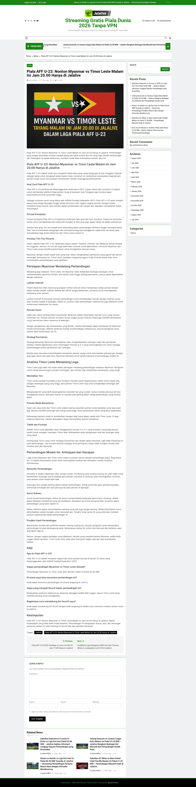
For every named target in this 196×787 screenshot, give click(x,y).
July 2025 (134, 220)
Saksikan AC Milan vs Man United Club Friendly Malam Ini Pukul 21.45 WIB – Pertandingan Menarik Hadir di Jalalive (112, 2)
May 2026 (135, 172)
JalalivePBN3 (33, 80)
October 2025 (136, 205)
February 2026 (136, 187)
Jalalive (84, 582)
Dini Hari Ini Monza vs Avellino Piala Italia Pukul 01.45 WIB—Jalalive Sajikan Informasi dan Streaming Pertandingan (150, 130)
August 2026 (136, 158)
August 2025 (136, 215)
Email (64, 702)
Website (96, 702)
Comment (33, 674)
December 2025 (137, 196)
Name (32, 702)
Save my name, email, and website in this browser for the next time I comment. (61, 712)
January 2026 (136, 191)
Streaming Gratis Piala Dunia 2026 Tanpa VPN (98, 23)
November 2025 (137, 201)
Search (133, 65)
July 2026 (134, 163)
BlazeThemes (113, 783)
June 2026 (135, 168)
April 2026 (135, 177)
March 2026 (135, 182)
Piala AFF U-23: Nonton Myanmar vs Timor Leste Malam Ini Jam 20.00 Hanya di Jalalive (80, 632)
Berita (30, 65)
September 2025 (137, 210)
